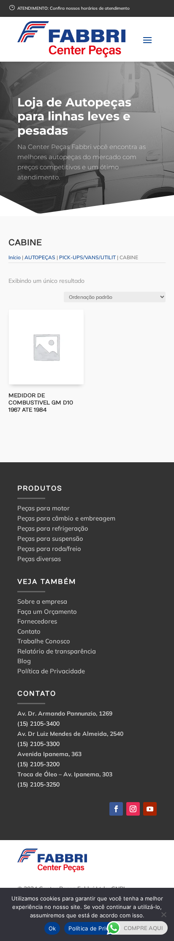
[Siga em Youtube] (150, 809)
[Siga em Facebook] (116, 809)
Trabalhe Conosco (43, 642)
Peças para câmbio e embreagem (66, 518)
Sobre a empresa (42, 602)
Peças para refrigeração (52, 528)
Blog (24, 662)
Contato (29, 632)
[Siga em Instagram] (133, 809)
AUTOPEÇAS (39, 257)
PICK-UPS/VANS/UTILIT (87, 257)
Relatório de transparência (56, 652)
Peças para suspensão (50, 538)
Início (14, 257)
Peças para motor (43, 508)
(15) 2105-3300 (38, 744)
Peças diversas (39, 559)
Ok (52, 928)
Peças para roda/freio (49, 549)
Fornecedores (37, 622)
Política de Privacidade (51, 672)
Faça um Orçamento (47, 613)
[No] (163, 914)
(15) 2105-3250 (38, 784)
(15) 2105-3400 (38, 723)
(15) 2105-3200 (38, 764)
